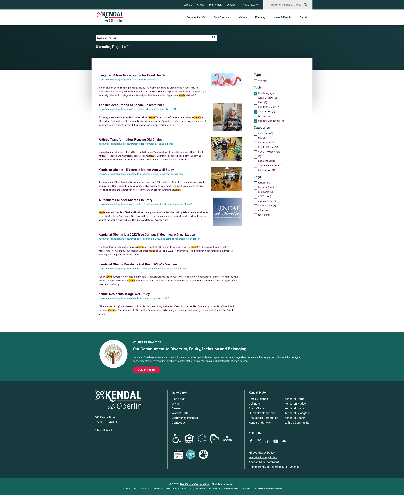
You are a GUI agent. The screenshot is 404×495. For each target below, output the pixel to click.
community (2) (265, 192)
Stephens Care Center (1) (271, 165)
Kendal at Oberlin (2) (268, 187)
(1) (259, 156)
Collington (255, 403)
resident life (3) (265, 182)
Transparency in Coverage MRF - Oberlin (274, 466)
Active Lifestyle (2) (267, 98)
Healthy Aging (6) (266, 93)
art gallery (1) (264, 210)
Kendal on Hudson (296, 403)
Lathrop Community (297, 422)
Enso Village (256, 408)
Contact (231, 4)
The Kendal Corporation (263, 417)
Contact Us (179, 422)
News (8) (262, 80)
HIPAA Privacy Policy (262, 452)
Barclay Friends (258, 398)
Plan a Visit (215, 4)
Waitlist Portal (180, 413)
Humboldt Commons (262, 413)
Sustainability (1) (266, 170)
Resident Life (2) (266, 142)
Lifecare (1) (264, 116)
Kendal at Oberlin (295, 417)
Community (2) (265, 133)
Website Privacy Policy (263, 457)
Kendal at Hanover (260, 422)
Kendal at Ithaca (294, 408)
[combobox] (287, 5)
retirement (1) (265, 215)
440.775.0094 (250, 4)
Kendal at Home (294, 398)
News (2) (262, 102)
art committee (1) (267, 205)
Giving (200, 4)
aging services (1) (267, 201)
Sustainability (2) (266, 111)
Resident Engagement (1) (271, 120)
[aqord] (227, 440)
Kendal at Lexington (297, 413)
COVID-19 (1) (264, 196)
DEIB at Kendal (146, 369)
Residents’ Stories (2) (268, 107)
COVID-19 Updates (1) (269, 151)
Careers (188, 4)
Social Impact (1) (266, 161)
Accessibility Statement (264, 462)
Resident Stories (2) (268, 147)
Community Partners (185, 417)
